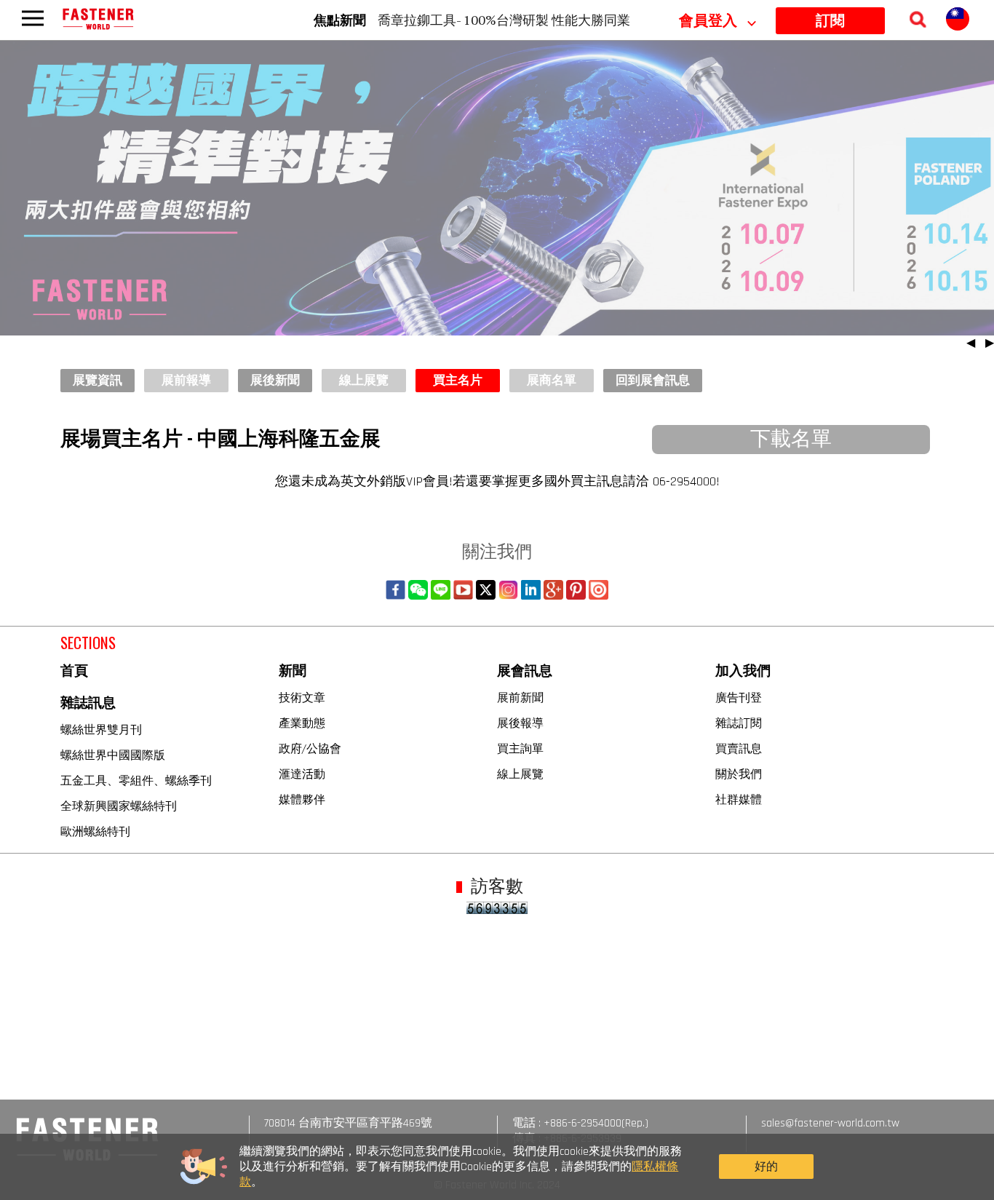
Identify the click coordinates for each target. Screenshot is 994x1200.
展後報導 (520, 723)
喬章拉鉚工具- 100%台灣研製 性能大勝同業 (504, 19)
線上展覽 (520, 774)
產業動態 (302, 723)
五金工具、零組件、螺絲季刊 (136, 780)
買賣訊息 (738, 748)
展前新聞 (520, 697)
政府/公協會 (310, 748)
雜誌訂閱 (738, 723)
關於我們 (738, 774)
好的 (766, 1167)
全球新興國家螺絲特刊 (118, 806)
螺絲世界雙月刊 (101, 729)
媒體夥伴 (302, 799)
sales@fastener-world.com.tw (830, 1123)
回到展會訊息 (653, 381)
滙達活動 (302, 774)
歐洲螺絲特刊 (95, 831)
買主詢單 (520, 748)
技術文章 (302, 697)
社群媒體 (738, 799)
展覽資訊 (97, 381)
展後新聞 (275, 381)
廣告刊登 (738, 697)
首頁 (74, 671)
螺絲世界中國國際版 (112, 755)
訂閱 (830, 21)
